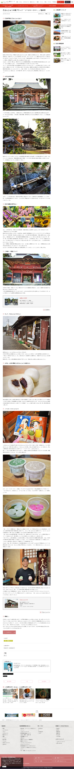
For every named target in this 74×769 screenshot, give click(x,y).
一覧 (27, 681)
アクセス (4, 741)
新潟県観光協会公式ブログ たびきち (12, 720)
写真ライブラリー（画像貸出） (27, 739)
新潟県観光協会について (26, 733)
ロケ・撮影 (40, 761)
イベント (4, 738)
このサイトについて (25, 731)
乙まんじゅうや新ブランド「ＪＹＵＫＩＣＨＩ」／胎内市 (31, 720)
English (57, 728)
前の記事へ (9, 681)
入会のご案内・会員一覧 (26, 734)
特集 (3, 728)
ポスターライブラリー (25, 744)
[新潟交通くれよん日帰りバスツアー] (28, 715)
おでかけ (11, 648)
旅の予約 (4, 739)
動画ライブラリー (24, 741)
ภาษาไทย (58, 736)
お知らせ (4, 744)
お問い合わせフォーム (61, 761)
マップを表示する (7, 632)
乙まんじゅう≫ (46, 612)
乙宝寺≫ (47, 310)
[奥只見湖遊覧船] (11, 715)
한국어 (57, 730)
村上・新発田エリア (8, 640)
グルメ (5, 648)
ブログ (39, 733)
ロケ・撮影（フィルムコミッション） (28, 750)
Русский (58, 734)
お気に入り (61, 2)
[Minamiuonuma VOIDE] (45, 715)
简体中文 (58, 731)
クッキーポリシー (17, 763)
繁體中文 (58, 733)
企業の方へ (67, 2)
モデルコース (5, 733)
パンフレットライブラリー (26, 742)
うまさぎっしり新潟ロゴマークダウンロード (28, 748)
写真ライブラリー (41, 757)
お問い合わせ (59, 743)
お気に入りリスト (6, 742)
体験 (3, 736)
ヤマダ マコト (17, 663)
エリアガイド (5, 730)
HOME (3, 720)
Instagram (40, 731)
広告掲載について (24, 736)
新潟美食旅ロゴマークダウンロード (28, 745)
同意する (4, 766)
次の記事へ (44, 681)
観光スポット (5, 734)
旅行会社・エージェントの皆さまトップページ (28, 729)
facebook (40, 728)
